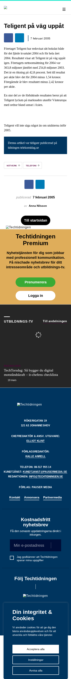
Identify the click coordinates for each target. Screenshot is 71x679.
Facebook (30, 586)
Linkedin (41, 586)
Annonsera (31, 497)
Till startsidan (35, 220)
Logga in (35, 296)
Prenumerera (36, 282)
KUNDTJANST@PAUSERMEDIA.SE (45, 471)
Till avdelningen (55, 321)
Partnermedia (52, 497)
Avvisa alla (35, 670)
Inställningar (35, 659)
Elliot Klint (35, 440)
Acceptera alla (36, 649)
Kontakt (14, 497)
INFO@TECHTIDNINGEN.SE (46, 476)
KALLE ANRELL (35, 456)
